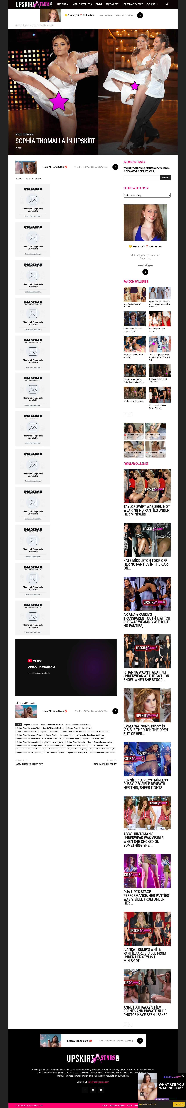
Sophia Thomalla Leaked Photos (30, 735)
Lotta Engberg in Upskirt (29, 764)
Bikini (99, 4)
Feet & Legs (112, 4)
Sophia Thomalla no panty (53, 742)
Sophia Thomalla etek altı (27, 731)
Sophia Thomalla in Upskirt (98, 731)
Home (17, 25)
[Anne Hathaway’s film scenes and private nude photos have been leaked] (147, 986)
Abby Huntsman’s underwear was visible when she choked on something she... (143, 840)
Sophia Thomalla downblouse (80, 728)
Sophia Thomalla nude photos (100, 742)
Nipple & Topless (82, 4)
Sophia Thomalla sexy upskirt (28, 752)
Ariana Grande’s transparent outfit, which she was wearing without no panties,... (147, 620)
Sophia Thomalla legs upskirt (57, 735)
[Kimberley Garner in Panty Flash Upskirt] (160, 370)
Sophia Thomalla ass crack (52, 724)
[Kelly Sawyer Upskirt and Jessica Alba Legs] (160, 395)
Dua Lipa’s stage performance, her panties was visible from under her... (146, 897)
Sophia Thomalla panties (76, 745)
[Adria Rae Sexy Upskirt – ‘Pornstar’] (135, 294)
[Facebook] (85, 1090)
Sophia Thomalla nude (76, 742)
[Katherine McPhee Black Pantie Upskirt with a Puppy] (135, 370)
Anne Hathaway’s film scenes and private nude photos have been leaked (146, 1011)
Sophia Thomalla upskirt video (102, 752)
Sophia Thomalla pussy (77, 749)
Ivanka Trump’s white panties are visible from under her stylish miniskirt (145, 955)
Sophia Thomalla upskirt (77, 752)
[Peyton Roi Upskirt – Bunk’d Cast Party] (135, 344)
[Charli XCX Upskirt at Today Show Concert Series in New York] (160, 344)
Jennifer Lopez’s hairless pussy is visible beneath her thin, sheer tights (146, 784)
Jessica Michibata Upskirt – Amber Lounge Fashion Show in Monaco (159, 304)
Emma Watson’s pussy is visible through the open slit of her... (146, 730)
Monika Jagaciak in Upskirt (134, 401)
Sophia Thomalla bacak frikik (28, 728)
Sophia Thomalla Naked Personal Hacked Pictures (37, 738)
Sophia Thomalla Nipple (69, 738)
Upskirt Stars (28, 134)
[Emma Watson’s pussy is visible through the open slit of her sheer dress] (147, 705)
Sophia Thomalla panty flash (28, 749)
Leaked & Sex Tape (132, 4)
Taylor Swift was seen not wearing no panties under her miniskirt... (147, 510)
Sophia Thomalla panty (99, 745)
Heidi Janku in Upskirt (105, 764)
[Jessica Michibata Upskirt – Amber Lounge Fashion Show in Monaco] (160, 293)
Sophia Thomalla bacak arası (77, 724)
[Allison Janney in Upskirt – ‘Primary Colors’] (135, 318)
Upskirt (61, 4)
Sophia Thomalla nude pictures (29, 745)
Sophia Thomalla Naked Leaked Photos (88, 735)
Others (151, 4)
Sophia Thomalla (31, 724)
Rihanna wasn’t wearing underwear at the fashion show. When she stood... (146, 676)
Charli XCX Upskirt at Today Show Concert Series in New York (159, 357)
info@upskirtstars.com (98, 1081)
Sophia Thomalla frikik (49, 731)
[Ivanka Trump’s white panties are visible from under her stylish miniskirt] (147, 929)
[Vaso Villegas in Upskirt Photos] (160, 318)
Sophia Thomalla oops (54, 745)
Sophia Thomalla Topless (54, 752)
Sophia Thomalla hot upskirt (73, 731)
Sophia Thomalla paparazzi (54, 749)
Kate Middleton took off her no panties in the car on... (146, 564)
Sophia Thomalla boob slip (54, 728)
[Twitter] (93, 1090)
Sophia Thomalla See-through (102, 749)
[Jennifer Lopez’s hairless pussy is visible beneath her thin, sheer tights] (147, 759)
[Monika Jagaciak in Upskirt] (135, 393)
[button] (167, 4)
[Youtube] (101, 1090)
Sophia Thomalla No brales (93, 738)
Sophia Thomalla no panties (28, 742)
